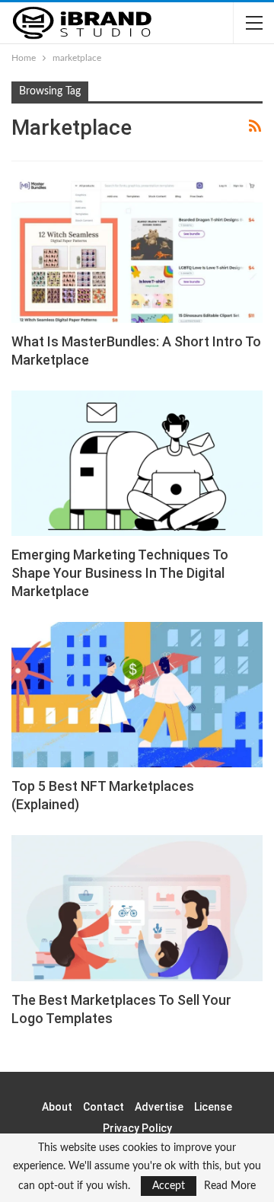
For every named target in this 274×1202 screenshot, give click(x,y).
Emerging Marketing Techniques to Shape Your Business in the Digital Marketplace (119, 573)
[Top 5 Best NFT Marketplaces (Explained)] (137, 694)
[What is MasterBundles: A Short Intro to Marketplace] (137, 249)
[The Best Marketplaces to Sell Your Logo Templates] (137, 907)
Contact (103, 1107)
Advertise (159, 1107)
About (57, 1107)
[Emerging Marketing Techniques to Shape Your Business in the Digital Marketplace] (137, 463)
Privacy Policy (137, 1128)
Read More (230, 1186)
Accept (168, 1186)
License (213, 1107)
